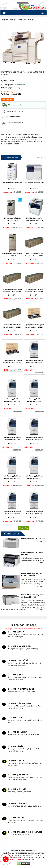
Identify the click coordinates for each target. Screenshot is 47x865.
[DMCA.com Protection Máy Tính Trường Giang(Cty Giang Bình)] (23, 863)
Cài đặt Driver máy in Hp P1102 (33, 538)
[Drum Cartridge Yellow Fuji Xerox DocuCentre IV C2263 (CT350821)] (34, 242)
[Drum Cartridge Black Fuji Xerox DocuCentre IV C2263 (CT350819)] (12, 314)
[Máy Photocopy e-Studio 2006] (34, 171)
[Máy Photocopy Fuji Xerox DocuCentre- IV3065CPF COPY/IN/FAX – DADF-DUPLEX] (34, 500)
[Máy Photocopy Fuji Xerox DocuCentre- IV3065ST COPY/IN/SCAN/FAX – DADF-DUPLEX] (12, 500)
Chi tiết (40, 542)
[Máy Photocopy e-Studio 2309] (12, 171)
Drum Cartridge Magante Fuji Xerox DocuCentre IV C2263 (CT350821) (12, 291)
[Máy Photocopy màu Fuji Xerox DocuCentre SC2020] (34, 207)
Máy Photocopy (18, 85)
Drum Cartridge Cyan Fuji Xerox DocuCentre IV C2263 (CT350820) (34, 291)
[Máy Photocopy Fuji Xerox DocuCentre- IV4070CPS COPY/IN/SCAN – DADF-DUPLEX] (12, 465)
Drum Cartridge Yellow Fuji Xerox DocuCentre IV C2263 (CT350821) (34, 256)
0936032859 (15, 94)
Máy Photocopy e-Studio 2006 (34, 182)
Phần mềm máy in (11, 533)
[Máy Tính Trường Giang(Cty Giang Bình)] (23, 5)
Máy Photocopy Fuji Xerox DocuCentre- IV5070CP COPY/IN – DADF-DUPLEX (34, 401)
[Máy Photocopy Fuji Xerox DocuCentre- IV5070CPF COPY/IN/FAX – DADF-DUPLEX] (34, 349)
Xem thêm (23, 528)
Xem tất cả (40, 157)
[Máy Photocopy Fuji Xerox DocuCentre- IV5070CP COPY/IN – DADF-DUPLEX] (34, 388)
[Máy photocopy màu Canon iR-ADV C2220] (12, 242)
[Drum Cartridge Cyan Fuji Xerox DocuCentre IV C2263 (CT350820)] (34, 278)
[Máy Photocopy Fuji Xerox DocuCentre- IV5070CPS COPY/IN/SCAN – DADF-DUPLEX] (12, 388)
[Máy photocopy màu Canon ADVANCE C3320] (12, 207)
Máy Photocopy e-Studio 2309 (12, 182)
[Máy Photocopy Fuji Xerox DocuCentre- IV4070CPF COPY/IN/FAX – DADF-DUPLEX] (34, 426)
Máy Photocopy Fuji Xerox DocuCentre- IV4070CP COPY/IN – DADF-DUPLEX (34, 478)
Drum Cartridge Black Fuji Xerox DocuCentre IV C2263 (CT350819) (12, 327)
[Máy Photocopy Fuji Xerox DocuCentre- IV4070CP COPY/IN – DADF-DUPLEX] (34, 465)
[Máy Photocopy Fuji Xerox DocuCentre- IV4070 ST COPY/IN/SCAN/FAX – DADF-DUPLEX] (12, 426)
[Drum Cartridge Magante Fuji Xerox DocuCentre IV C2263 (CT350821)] (12, 278)
